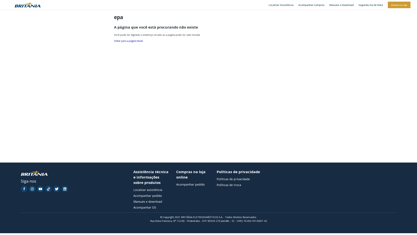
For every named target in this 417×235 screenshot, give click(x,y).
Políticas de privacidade (233, 179)
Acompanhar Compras (311, 5)
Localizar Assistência (281, 5)
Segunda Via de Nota (371, 5)
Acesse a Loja (399, 5)
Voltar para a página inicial (128, 40)
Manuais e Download (341, 5)
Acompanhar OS (144, 207)
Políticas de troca (229, 185)
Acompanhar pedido (147, 196)
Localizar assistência (147, 190)
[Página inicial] (24, 5)
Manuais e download (147, 202)
